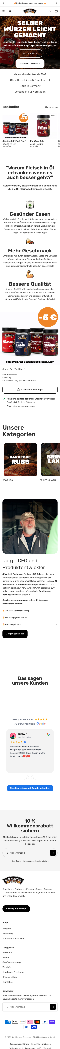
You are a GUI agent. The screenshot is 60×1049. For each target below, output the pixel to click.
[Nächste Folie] (54, 130)
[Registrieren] (53, 853)
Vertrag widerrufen (16, 908)
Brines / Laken (9, 977)
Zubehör (6, 967)
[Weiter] (33, 777)
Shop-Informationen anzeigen (21, 406)
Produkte (6, 929)
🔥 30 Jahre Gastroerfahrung (15, 611)
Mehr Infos (7, 933)
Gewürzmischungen (12, 962)
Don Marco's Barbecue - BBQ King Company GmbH (34, 1037)
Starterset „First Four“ (30, 63)
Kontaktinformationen (41, 1044)
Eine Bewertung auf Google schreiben (30, 788)
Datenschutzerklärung (19, 1044)
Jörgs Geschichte (15, 633)
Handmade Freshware (13, 972)
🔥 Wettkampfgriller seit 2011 (15, 618)
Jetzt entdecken (30, 53)
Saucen (6, 957)
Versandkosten (29, 380)
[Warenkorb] (56, 11)
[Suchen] (10, 11)
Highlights (7, 982)
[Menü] (3, 11)
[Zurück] (26, 777)
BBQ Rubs (7, 952)
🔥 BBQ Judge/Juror (11, 624)
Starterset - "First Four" (13, 938)
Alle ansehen (51, 107)
